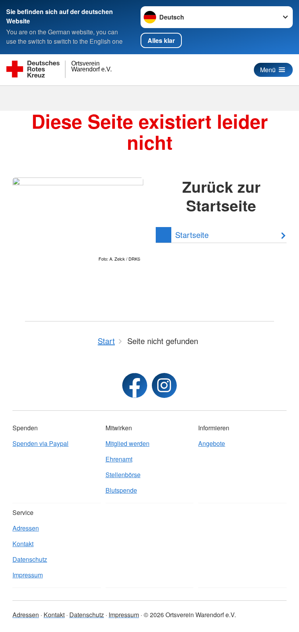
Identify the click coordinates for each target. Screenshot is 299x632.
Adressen (25, 528)
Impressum (27, 574)
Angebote (211, 443)
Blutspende (121, 490)
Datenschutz (29, 559)
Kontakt (22, 543)
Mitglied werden (128, 443)
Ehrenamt (119, 458)
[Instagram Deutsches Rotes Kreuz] (164, 385)
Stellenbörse (123, 474)
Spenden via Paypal (40, 443)
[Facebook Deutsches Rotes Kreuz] (134, 385)
